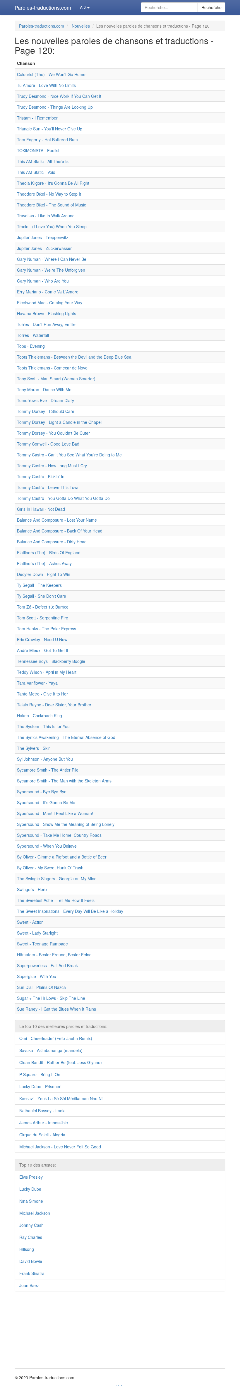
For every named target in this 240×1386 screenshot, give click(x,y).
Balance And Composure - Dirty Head (52, 542)
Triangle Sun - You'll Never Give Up (49, 129)
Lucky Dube (30, 1189)
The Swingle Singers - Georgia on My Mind (57, 878)
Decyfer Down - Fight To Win (43, 574)
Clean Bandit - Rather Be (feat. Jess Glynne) (60, 1062)
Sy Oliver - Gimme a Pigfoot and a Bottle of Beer (62, 857)
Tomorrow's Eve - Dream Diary (45, 400)
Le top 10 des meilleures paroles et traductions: (63, 1026)
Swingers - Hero (32, 889)
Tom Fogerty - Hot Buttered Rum (47, 139)
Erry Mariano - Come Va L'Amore (47, 292)
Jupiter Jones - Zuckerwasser (44, 248)
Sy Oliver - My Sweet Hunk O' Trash (50, 868)
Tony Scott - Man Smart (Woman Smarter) (56, 379)
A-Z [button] (83, 7)
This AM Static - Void (36, 172)
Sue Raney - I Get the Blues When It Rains (56, 1009)
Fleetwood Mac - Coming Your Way (49, 302)
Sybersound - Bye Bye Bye (41, 791)
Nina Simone (31, 1201)
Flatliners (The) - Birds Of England (48, 552)
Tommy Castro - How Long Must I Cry (52, 465)
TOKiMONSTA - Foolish (39, 150)
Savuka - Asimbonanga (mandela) (51, 1050)
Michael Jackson (34, 1213)
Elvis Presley (31, 1177)
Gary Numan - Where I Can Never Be (51, 259)
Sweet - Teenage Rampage (42, 944)
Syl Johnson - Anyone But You (45, 759)
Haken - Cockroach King (39, 715)
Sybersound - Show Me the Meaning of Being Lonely (65, 824)
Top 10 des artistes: (37, 1165)
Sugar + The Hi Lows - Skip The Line (51, 998)
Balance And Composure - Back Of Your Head (59, 531)
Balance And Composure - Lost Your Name (57, 520)
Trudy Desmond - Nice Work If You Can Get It (59, 96)
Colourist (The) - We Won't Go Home (51, 74)
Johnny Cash (31, 1225)
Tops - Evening (31, 346)
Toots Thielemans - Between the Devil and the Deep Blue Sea (74, 357)
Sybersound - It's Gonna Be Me (46, 802)
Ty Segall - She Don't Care (41, 596)
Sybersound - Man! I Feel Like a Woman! (55, 813)
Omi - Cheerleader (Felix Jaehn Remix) (55, 1038)
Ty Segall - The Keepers (39, 585)
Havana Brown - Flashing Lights (46, 313)
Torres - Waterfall (33, 335)
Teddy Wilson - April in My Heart (46, 672)
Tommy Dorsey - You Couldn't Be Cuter (53, 433)
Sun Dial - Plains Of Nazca (41, 987)
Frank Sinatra (31, 1273)
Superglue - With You (36, 976)
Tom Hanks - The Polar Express (46, 628)
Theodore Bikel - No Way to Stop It (49, 194)
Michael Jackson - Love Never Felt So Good (60, 1147)
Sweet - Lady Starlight (37, 933)
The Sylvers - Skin (34, 748)
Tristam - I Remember (37, 118)
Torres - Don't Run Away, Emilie (46, 324)
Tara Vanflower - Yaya (37, 683)
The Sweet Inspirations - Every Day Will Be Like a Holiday (70, 911)
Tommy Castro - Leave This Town (48, 487)
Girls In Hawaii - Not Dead (41, 509)
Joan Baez (29, 1285)
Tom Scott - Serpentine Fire (42, 618)
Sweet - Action (30, 922)
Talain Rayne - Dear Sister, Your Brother (54, 705)
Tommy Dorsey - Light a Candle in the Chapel (59, 422)
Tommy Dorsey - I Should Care (45, 411)
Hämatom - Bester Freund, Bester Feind (54, 954)
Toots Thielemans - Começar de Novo (52, 368)
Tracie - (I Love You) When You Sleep (52, 226)
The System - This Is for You (43, 726)
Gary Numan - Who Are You (43, 281)
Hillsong (26, 1249)
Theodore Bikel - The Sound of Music (51, 205)
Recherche (211, 7)
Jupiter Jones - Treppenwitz (42, 237)
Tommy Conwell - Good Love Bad (48, 444)
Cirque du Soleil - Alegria (42, 1135)
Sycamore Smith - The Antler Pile (47, 770)
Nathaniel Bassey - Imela (42, 1110)
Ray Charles (30, 1237)
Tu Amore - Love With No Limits (46, 85)
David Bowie (30, 1261)
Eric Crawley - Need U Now (42, 639)
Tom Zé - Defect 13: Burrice (42, 607)
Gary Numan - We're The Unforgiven (51, 270)
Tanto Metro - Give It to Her (42, 694)
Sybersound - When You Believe (47, 846)
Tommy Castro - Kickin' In (40, 476)
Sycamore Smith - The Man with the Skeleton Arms (64, 781)
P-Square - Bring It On (39, 1074)
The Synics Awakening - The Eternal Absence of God (66, 737)
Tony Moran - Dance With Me (44, 389)
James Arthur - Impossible (43, 1122)
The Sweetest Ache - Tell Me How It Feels (56, 900)
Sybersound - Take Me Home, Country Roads (59, 835)
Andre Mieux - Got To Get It (42, 650)
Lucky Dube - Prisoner (40, 1086)
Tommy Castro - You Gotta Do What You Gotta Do (63, 498)
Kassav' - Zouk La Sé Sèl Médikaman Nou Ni (60, 1098)
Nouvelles (81, 26)
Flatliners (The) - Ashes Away (44, 563)
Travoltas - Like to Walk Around (46, 216)
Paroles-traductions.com (43, 7)
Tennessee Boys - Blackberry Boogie (51, 661)
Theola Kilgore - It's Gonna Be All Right (53, 183)
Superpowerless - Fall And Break (47, 965)
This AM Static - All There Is (42, 161)
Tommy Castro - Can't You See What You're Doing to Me (69, 455)
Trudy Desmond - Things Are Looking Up (55, 107)
